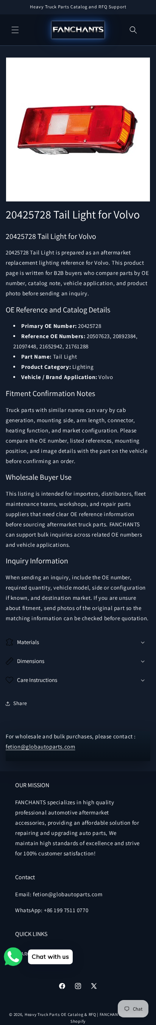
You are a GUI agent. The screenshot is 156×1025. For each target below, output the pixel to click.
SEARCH (24, 953)
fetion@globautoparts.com (40, 746)
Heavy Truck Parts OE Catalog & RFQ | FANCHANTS (74, 1014)
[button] (15, 30)
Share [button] (20, 703)
